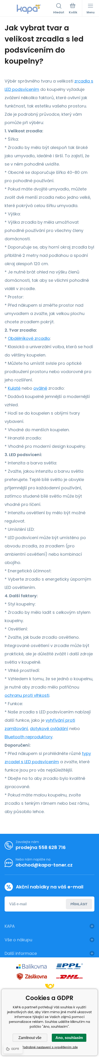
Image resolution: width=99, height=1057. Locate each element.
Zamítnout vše (29, 1038)
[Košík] (73, 9)
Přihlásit (78, 904)
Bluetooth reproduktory (28, 737)
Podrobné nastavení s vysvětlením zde (49, 1047)
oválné (40, 388)
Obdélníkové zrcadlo (29, 338)
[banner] (29, 9)
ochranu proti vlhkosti (27, 695)
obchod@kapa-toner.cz (44, 865)
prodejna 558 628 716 (41, 847)
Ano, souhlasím (69, 1038)
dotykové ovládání (49, 728)
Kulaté (14, 388)
